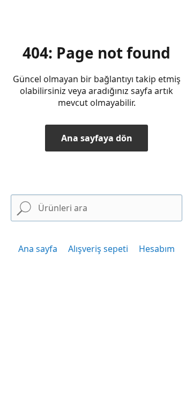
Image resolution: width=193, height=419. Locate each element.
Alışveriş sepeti (98, 249)
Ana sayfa (37, 249)
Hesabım (157, 249)
